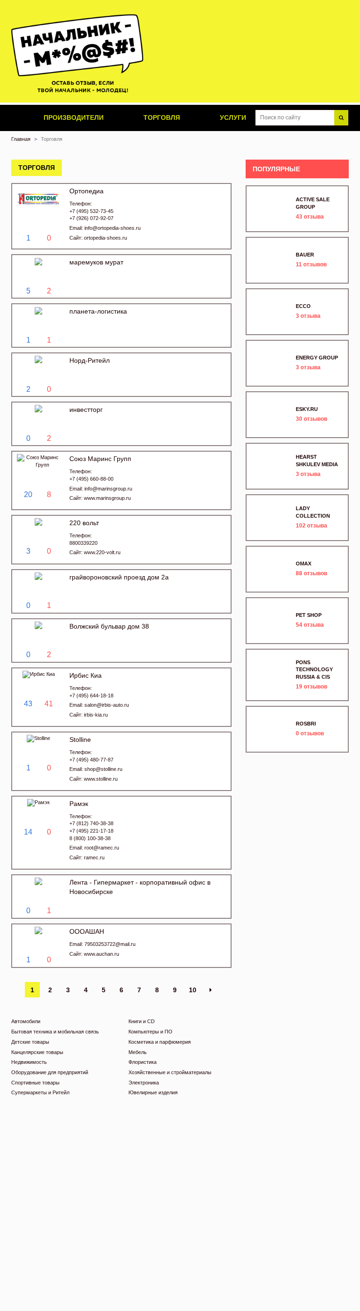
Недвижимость (29, 1062)
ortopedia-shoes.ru (105, 238)
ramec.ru (94, 857)
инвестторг (86, 409)
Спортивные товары (35, 1082)
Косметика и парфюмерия (159, 1042)
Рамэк (78, 803)
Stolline (80, 739)
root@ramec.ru (101, 847)
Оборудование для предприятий (49, 1072)
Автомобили (25, 1021)
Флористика (142, 1062)
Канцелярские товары (37, 1052)
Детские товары (30, 1042)
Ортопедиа (86, 191)
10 (192, 990)
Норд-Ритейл (89, 360)
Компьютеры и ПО (150, 1031)
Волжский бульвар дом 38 (109, 626)
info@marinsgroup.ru (108, 488)
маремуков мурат (96, 262)
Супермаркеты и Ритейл (40, 1092)
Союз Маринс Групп (100, 458)
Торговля (161, 117)
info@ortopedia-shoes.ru (112, 228)
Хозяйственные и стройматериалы (169, 1072)
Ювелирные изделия (153, 1092)
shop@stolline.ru (103, 769)
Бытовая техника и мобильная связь (55, 1031)
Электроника (143, 1082)
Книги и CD (141, 1021)
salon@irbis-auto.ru (106, 705)
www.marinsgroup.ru (107, 498)
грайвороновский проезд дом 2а (119, 577)
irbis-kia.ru (96, 715)
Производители (73, 117)
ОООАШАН (86, 931)
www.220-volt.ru (102, 552)
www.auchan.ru (101, 954)
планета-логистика (98, 311)
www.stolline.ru (101, 779)
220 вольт (84, 523)
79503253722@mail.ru (109, 944)
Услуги (232, 117)
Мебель (137, 1052)
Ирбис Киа (85, 675)
